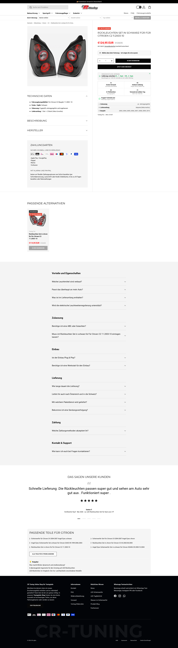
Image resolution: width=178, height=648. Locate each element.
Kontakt (73, 588)
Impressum (124, 640)
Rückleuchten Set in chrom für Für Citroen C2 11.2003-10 (38, 236)
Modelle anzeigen (142, 18)
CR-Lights (33, 640)
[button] (149, 7)
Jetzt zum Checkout (124, 67)
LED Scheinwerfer (97, 592)
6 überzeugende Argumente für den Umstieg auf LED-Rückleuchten (52, 568)
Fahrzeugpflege (61, 13)
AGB (117, 640)
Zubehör (76, 13)
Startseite (29, 23)
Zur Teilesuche (35, 605)
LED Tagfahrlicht (96, 596)
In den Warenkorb (133, 61)
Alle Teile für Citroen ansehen (43, 554)
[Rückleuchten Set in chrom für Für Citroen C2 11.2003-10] (38, 219)
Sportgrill (46, 13)
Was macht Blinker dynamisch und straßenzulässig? (47, 565)
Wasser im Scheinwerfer (99, 600)
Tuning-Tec (101, 114)
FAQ (132, 13)
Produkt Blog (95, 604)
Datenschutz (133, 640)
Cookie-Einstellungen (145, 640)
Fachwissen (95, 608)
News (126, 13)
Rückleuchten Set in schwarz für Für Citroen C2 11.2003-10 (62, 23)
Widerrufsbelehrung (77, 596)
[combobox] (47, 7)
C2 (48, 23)
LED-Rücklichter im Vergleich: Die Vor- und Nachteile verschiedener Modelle (55, 571)
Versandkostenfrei (109, 46)
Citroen (44, 23)
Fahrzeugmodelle (144, 13)
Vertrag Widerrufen (77, 604)
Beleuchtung (32, 13)
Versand (73, 600)
